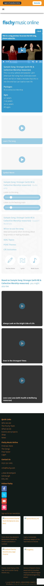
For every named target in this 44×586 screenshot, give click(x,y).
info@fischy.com (8, 468)
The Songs (6, 449)
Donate (37, 3)
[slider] (20, 61)
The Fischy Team (8, 426)
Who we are (6, 423)
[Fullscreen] (40, 61)
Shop (4, 435)
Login (4, 455)
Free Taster (6, 452)
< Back (39, 31)
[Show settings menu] (37, 61)
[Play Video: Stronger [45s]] (22, 50)
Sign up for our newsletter (11, 513)
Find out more (7, 446)
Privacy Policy (33, 584)
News (4, 438)
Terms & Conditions (20, 584)
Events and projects (10, 432)
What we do (6, 429)
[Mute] (33, 61)
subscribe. (11, 38)
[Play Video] (3, 61)
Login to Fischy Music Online (12, 3)
